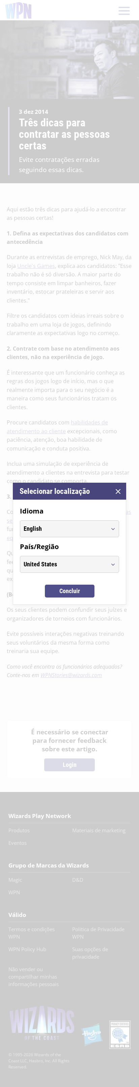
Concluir (69, 590)
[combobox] (63, 529)
